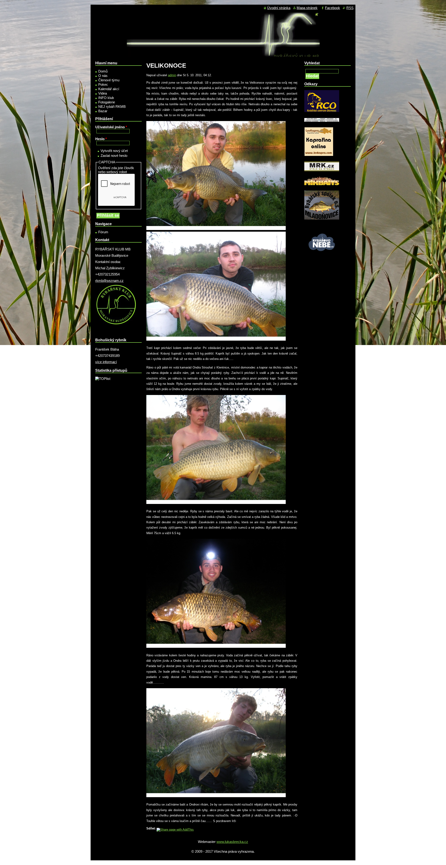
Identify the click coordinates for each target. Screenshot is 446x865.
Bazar (102, 111)
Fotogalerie (106, 102)
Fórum (103, 232)
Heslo (101, 139)
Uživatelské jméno (111, 127)
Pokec (103, 84)
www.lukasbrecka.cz (232, 842)
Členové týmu (108, 80)
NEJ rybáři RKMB (112, 107)
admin (172, 75)
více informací (106, 362)
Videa (102, 93)
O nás (103, 76)
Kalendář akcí (108, 89)
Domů (103, 71)
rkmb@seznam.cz (109, 281)
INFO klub (106, 98)
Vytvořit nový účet (114, 151)
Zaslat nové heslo (114, 156)
